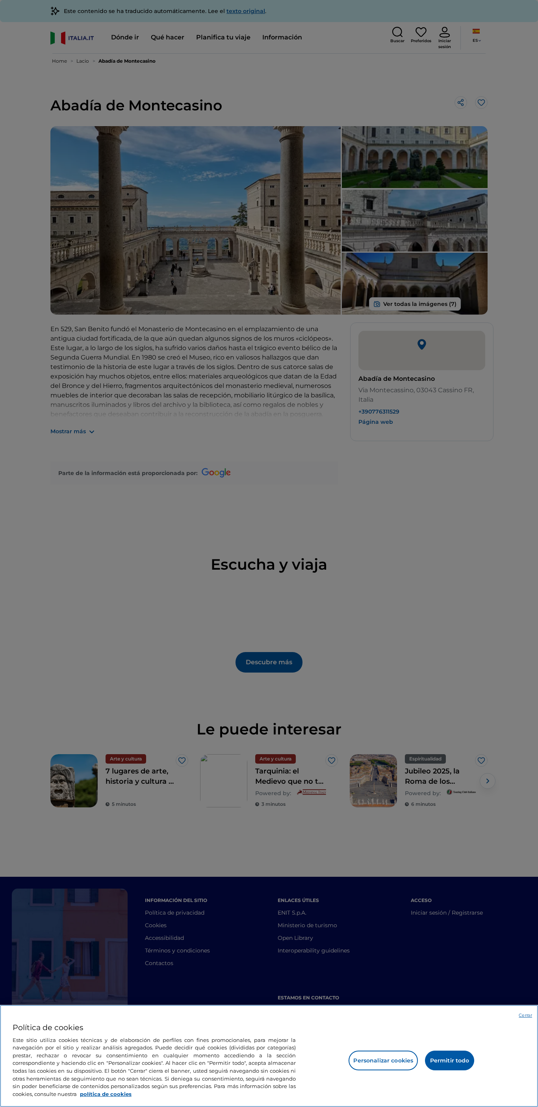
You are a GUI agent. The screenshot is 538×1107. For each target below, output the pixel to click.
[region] (269, 1056)
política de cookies (106, 1093)
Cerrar (525, 1015)
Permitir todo (449, 1060)
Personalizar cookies (383, 1060)
